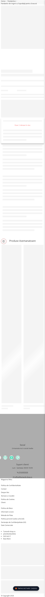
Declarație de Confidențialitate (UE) (13, 522)
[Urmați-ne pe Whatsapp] (22, 458)
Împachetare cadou (26, 588)
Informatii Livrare (7, 512)
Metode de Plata (7, 515)
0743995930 (23, 472)
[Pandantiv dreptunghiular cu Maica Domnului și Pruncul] (33, 324)
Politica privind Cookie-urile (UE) (12, 519)
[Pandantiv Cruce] (11, 324)
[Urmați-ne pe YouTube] (16, 458)
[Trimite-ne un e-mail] (9, 458)
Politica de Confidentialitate (11, 485)
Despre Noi (5, 492)
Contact (3, 489)
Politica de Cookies (8, 499)
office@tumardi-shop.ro (23, 477)
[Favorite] (19, 246)
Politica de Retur (7, 508)
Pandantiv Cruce (7, 406)
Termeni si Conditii (7, 496)
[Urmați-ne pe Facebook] (3, 458)
